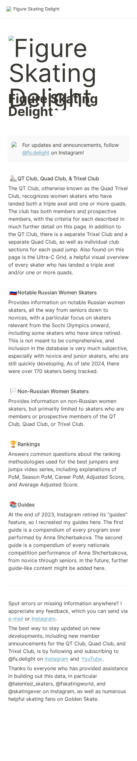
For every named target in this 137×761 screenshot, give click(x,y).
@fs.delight (35, 152)
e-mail (15, 618)
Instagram (43, 618)
